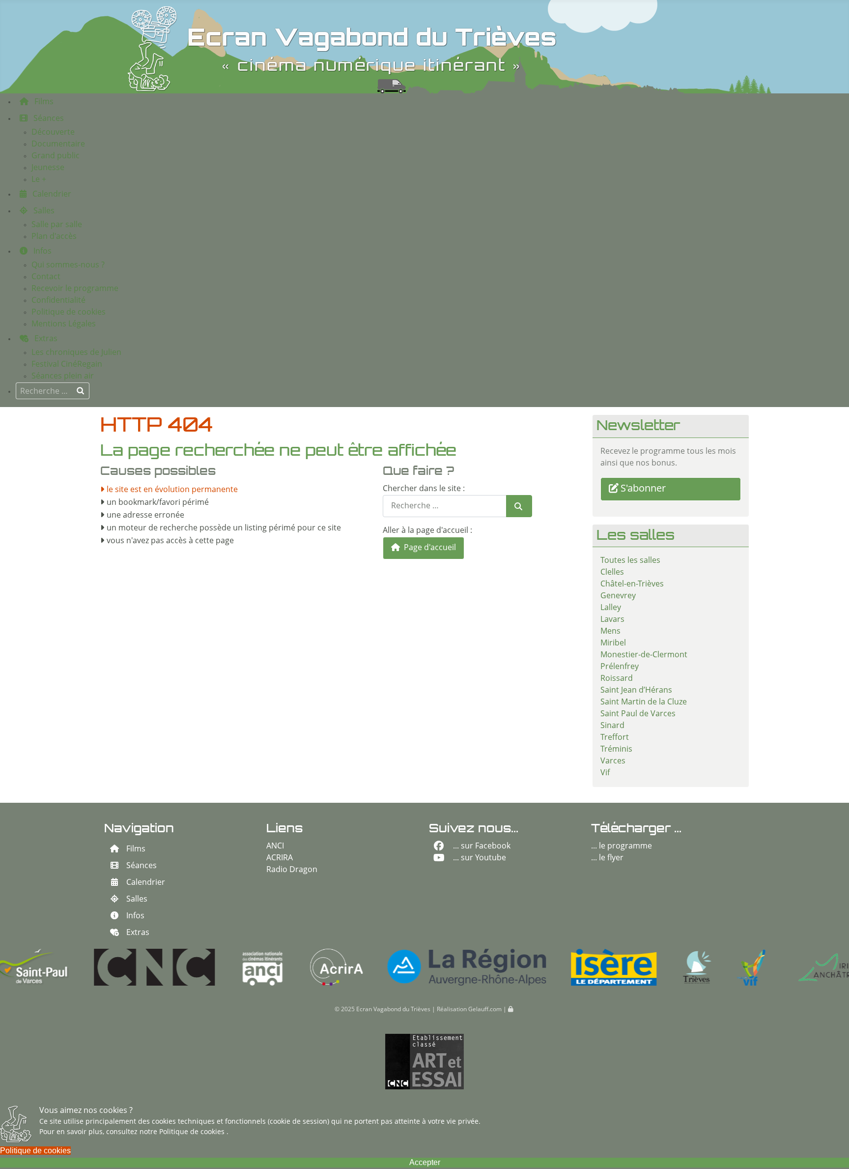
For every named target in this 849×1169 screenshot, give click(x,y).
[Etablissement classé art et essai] (424, 1062)
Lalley (610, 608)
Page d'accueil (429, 548)
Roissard (616, 679)
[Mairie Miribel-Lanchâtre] (748, 967)
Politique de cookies (192, 1132)
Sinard (612, 726)
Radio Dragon (291, 870)
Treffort (614, 738)
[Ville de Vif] (669, 967)
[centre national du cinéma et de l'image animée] (72, 967)
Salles (136, 900)
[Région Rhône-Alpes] (385, 967)
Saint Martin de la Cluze (643, 702)
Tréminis (616, 750)
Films (135, 849)
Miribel (613, 643)
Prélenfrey (619, 667)
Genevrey (618, 596)
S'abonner (643, 489)
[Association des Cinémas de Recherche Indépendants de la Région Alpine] (254, 967)
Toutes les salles (630, 561)
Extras (137, 933)
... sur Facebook (481, 846)
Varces (612, 761)
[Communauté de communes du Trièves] (615, 967)
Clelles (612, 573)
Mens (610, 632)
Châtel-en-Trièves (632, 584)
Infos (135, 916)
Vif (605, 773)
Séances (141, 866)
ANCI (275, 846)
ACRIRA (279, 858)
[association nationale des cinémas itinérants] (181, 967)
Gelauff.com (485, 1010)
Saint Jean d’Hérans (636, 691)
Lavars (612, 620)
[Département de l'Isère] (531, 967)
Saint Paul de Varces (638, 714)
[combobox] (52, 390)
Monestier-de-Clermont (643, 655)
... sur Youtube (479, 858)
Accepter (424, 1162)
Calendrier (145, 883)
